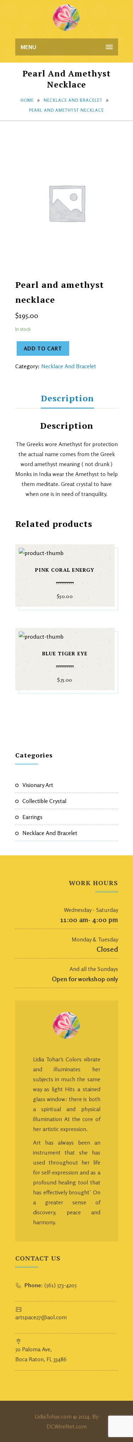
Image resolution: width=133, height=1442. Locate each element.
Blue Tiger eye (65, 653)
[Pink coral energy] (65, 551)
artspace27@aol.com (41, 1317)
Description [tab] (67, 398)
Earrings (32, 816)
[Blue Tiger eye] (65, 634)
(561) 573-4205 (50, 1285)
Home (27, 100)
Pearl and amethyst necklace (66, 110)
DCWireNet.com (66, 1426)
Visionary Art (37, 784)
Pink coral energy (64, 569)
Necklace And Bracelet (73, 100)
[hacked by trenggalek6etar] (66, 18)
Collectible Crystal (44, 800)
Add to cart (43, 348)
